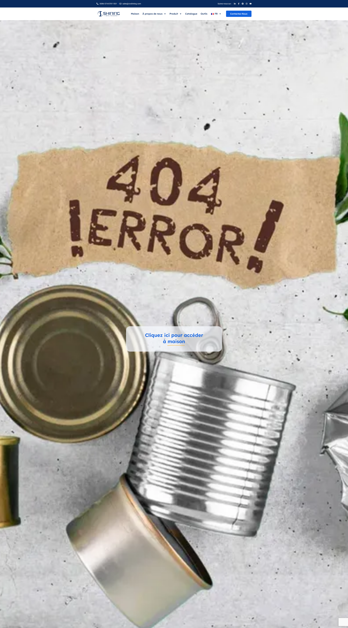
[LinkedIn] (235, 4)
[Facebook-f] (239, 4)
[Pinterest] (243, 4)
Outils (204, 13)
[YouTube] (250, 4)
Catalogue (191, 13)
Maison (135, 13)
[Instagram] (247, 4)
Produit (174, 13)
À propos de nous (152, 13)
